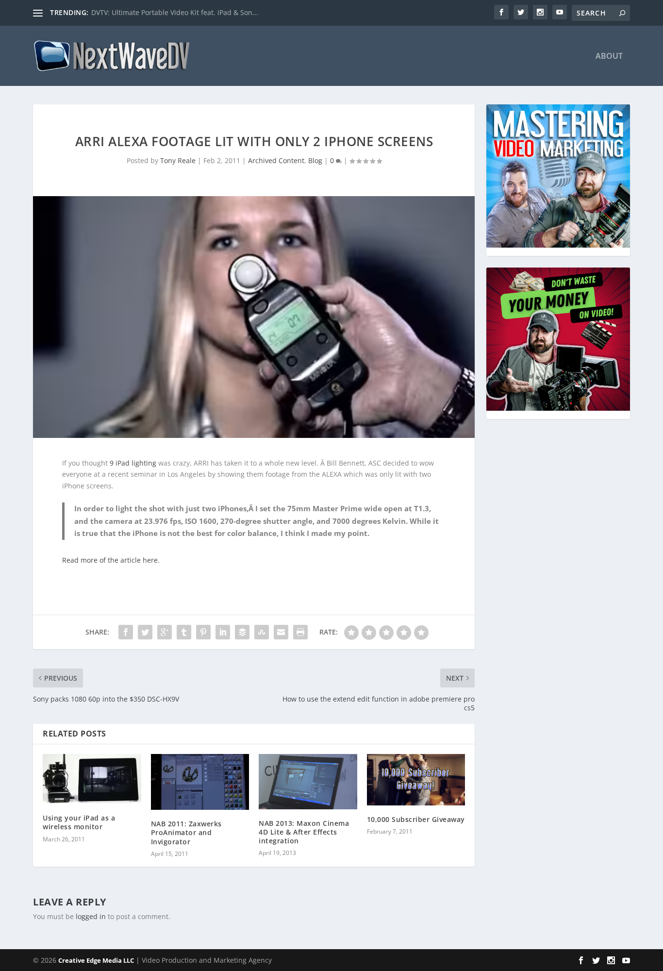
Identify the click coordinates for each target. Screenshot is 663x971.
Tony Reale (178, 160)
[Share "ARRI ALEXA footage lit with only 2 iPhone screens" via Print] (300, 632)
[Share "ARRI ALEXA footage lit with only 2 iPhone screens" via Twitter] (145, 632)
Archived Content (276, 160)
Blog (315, 160)
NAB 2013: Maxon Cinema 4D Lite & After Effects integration (304, 832)
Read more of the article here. (111, 560)
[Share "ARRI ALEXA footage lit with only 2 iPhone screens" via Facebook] (125, 632)
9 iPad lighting (133, 463)
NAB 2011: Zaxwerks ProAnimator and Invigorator (186, 832)
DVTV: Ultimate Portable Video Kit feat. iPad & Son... (174, 12)
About (609, 56)
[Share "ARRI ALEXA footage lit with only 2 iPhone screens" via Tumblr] (184, 632)
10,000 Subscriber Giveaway (416, 819)
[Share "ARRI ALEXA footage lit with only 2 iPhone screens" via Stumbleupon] (261, 632)
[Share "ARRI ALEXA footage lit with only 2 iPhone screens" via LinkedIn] (222, 632)
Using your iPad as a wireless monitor (79, 822)
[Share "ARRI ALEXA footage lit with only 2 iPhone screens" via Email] (281, 632)
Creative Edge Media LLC (96, 960)
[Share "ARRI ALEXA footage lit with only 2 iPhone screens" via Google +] (164, 632)
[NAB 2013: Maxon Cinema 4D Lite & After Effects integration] (308, 781)
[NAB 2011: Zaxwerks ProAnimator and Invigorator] (200, 782)
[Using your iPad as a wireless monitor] (92, 779)
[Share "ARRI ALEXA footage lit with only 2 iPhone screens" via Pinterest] (203, 632)
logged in (91, 916)
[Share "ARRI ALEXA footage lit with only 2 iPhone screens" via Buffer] (242, 632)
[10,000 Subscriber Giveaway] (416, 779)
